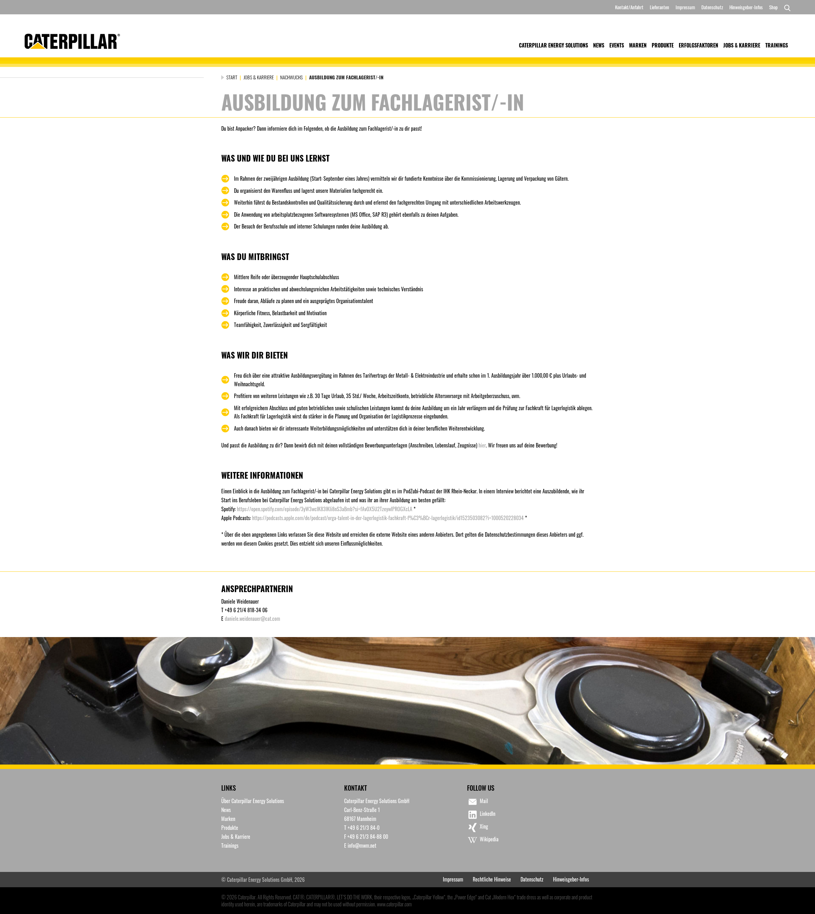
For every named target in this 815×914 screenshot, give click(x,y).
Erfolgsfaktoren (698, 45)
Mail (484, 801)
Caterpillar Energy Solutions (553, 45)
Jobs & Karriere (741, 45)
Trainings (776, 45)
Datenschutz (712, 7)
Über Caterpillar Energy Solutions (252, 801)
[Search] (785, 7)
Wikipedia (489, 839)
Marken (638, 45)
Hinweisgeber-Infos (746, 7)
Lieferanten (659, 7)
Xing (484, 826)
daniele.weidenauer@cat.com (252, 618)
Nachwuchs (291, 77)
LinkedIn (487, 813)
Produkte (663, 45)
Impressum (685, 7)
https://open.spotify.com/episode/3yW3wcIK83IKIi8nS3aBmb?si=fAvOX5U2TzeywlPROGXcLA (324, 509)
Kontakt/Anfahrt (629, 7)
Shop (773, 7)
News (598, 45)
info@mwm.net (362, 845)
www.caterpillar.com (394, 904)
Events (616, 45)
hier (482, 445)
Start (231, 77)
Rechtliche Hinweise (492, 879)
